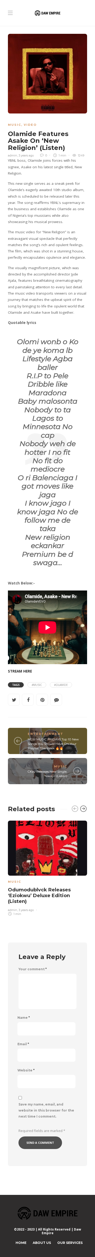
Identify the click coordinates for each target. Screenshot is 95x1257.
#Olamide (61, 685)
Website (26, 1070)
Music (14, 125)
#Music (37, 685)
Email (23, 1044)
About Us (42, 1243)
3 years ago (26, 155)
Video (30, 125)
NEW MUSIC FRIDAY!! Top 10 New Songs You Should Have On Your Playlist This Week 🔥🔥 (53, 743)
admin (12, 155)
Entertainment (45, 734)
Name (23, 1018)
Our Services (70, 1243)
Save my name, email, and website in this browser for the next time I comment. (46, 1110)
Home (21, 1243)
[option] (47, 867)
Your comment (32, 969)
